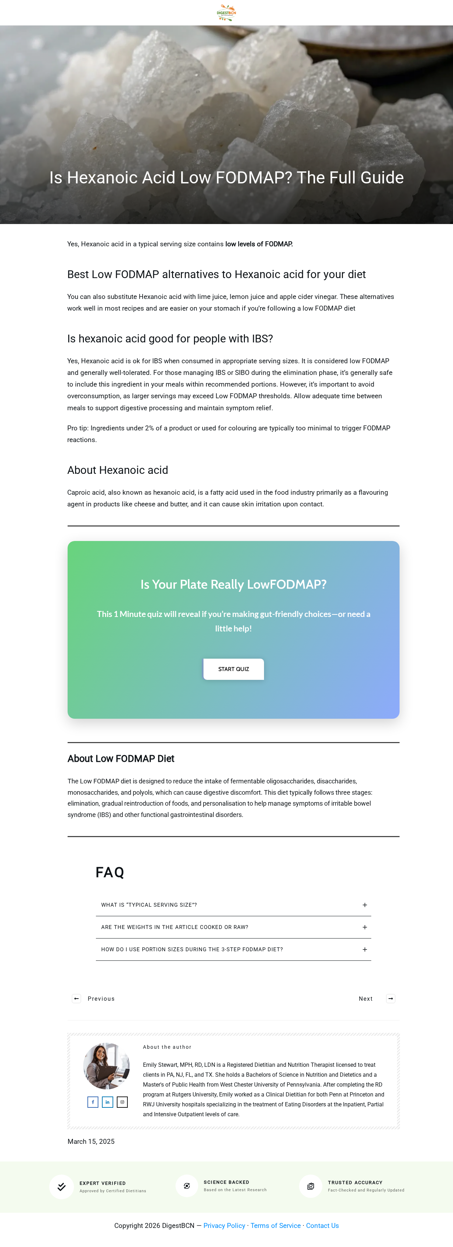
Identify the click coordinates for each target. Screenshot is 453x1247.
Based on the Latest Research (235, 1190)
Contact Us (322, 1226)
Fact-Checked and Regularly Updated (366, 1190)
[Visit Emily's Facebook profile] (92, 1102)
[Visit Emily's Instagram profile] (122, 1102)
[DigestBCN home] (227, 12)
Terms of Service (276, 1226)
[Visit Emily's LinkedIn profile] (107, 1102)
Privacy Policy (224, 1226)
